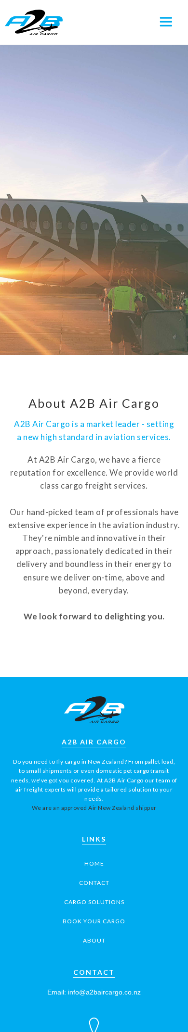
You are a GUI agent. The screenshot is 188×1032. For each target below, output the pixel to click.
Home (94, 863)
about (94, 940)
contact (94, 882)
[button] (171, 21)
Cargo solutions (94, 902)
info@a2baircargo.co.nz (104, 992)
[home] (31, 22)
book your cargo (94, 921)
